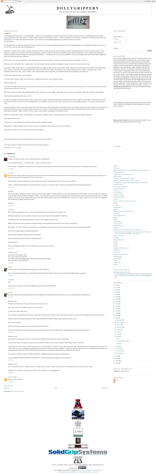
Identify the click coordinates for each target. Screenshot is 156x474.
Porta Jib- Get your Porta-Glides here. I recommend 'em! (128, 230)
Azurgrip (10, 156)
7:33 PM (10, 169)
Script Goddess (117, 221)
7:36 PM (10, 297)
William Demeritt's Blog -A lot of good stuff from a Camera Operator (131, 170)
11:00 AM (11, 187)
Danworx (115, 209)
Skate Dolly (116, 252)
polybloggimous (117, 207)
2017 (116, 304)
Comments (119, 42)
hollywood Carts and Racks (120, 254)
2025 (116, 287)
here (27, 37)
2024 (116, 289)
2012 (116, 315)
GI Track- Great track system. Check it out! (124, 201)
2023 (116, 292)
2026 (116, 285)
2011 (116, 318)
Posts (117, 39)
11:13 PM (11, 205)
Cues (117, 338)
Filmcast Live (117, 191)
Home (55, 388)
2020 (116, 296)
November (119, 322)
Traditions (119, 343)
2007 (116, 363)
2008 (116, 361)
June (118, 334)
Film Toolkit (116, 168)
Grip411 (115, 203)
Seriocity (115, 244)
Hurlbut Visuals (117, 176)
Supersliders (116, 213)
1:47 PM (10, 263)
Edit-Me (115, 264)
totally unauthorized (118, 239)
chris (9, 173)
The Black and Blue (118, 172)
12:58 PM (11, 248)
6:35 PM (10, 275)
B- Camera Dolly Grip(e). (122, 341)
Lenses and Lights (118, 195)
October (119, 324)
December (119, 320)
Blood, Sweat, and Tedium (120, 186)
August (119, 329)
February (119, 351)
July (118, 331)
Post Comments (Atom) (17, 391)
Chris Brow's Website (119, 197)
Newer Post (7, 388)
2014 (116, 311)
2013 (116, 313)
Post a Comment (8, 385)
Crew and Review (118, 193)
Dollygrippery (78, 8)
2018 (116, 301)
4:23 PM (10, 381)
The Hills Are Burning (118, 188)
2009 (116, 358)
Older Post (104, 388)
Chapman (115, 199)
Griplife (115, 219)
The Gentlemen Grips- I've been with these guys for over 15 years (130, 182)
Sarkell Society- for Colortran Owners (123, 174)
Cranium (115, 217)
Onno (9, 209)
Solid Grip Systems (118, 225)
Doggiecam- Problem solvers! (121, 248)
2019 (116, 299)
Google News (116, 262)
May (118, 336)
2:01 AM (10, 332)
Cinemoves (116, 227)
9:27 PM (10, 360)
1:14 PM (10, 288)
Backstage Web (117, 256)
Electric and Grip (117, 223)
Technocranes (117, 250)
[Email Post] (19, 147)
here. (58, 37)
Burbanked (116, 237)
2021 (116, 294)
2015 (116, 308)
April (118, 346)
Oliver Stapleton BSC (119, 215)
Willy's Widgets (117, 258)
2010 (116, 356)
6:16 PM (10, 372)
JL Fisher (115, 205)
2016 (116, 306)
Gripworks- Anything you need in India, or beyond (126, 180)
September (120, 327)
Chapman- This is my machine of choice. (124, 178)
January (119, 353)
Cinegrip (115, 246)
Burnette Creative (118, 184)
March (118, 348)
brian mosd (11, 377)
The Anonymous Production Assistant (123, 211)
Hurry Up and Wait (118, 235)
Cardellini (115, 260)
